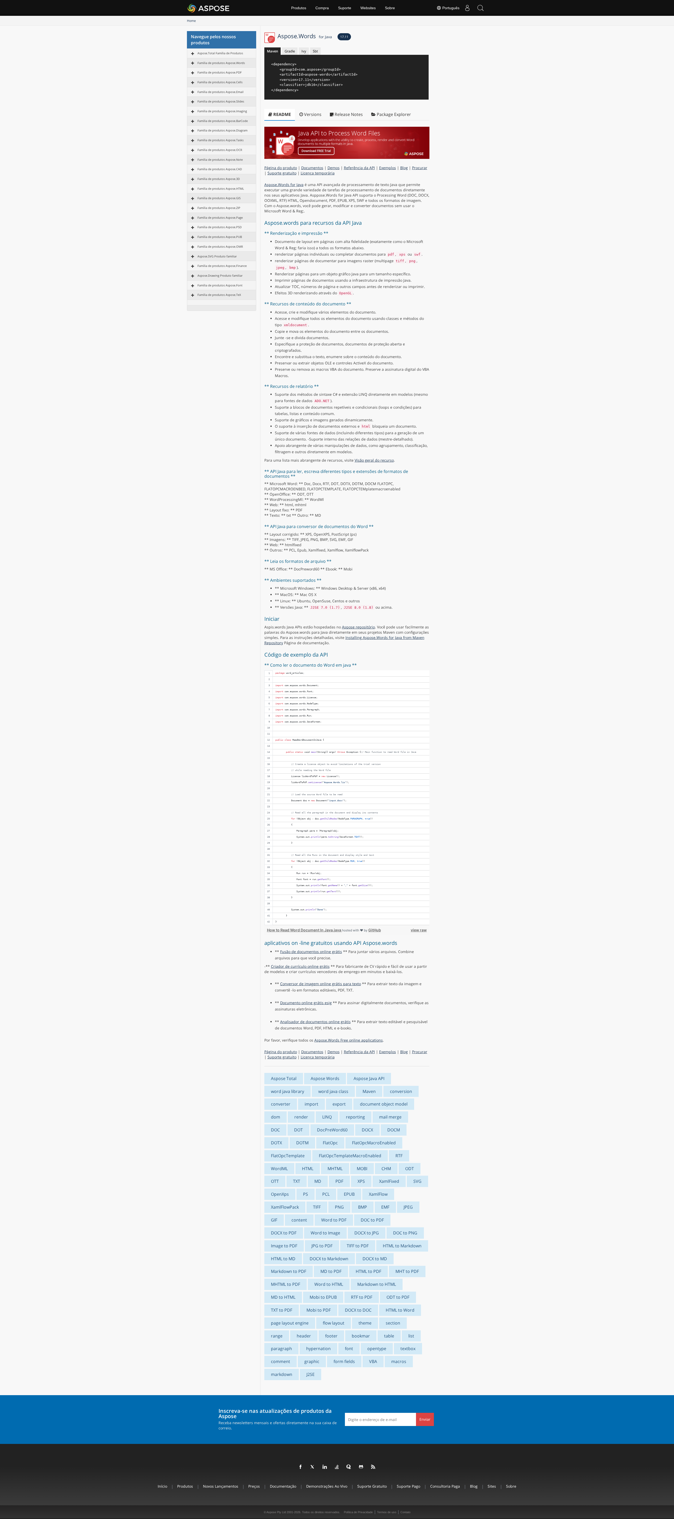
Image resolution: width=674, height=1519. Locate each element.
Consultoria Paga (445, 1486)
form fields (344, 1361)
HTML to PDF (368, 1271)
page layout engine (290, 1323)
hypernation (318, 1348)
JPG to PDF (322, 1246)
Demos (334, 167)
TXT (296, 1181)
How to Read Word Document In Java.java (304, 930)
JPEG (408, 1207)
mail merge (390, 1117)
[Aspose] (208, 7)
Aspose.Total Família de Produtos (220, 53)
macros (398, 1361)
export (339, 1104)
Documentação (283, 1486)
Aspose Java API (369, 1078)
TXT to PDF (281, 1310)
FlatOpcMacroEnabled (374, 1143)
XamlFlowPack (285, 1207)
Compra (322, 8)
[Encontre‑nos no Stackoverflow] (337, 1467)
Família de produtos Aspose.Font (219, 285)
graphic (311, 1361)
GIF (274, 1220)
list (411, 1336)
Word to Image (325, 1233)
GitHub (374, 930)
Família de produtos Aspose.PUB (219, 237)
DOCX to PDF (283, 1233)
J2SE (310, 1374)
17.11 (344, 37)
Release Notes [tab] (348, 114)
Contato (405, 1512)
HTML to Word (400, 1310)
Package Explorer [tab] (393, 114)
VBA (373, 1361)
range (277, 1336)
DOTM (302, 1143)
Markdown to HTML (376, 1284)
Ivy (303, 51)
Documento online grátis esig (306, 1002)
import (311, 1104)
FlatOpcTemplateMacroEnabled (350, 1156)
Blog (404, 167)
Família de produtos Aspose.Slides (220, 101)
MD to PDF (330, 1271)
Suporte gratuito (281, 172)
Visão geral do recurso (374, 460)
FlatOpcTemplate (288, 1156)
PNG (339, 1207)
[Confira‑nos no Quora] (349, 1467)
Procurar (419, 167)
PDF (339, 1181)
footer (331, 1336)
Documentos (312, 167)
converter (280, 1104)
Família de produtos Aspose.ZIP (218, 208)
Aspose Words (325, 1078)
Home (191, 20)
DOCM (393, 1130)
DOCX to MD (375, 1259)
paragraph (281, 1348)
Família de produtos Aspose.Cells (219, 82)
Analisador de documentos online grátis (315, 1021)
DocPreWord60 (332, 1130)
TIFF (317, 1207)
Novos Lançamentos (220, 1486)
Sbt (315, 51)
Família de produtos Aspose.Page (220, 217)
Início (162, 1486)
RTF (399, 1156)
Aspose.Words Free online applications (348, 1040)
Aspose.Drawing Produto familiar (219, 275)
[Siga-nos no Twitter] (312, 1467)
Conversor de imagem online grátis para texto (320, 983)
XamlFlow (378, 1194)
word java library (287, 1091)
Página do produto (280, 167)
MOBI (362, 1168)
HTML (307, 1168)
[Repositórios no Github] (361, 1467)
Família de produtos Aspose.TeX (219, 295)
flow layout (333, 1323)
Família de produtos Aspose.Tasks (220, 140)
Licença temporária (318, 172)
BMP (362, 1207)
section (393, 1323)
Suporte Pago (408, 1486)
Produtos (298, 8)
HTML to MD (283, 1259)
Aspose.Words (304, 36)
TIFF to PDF (358, 1246)
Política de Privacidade (358, 1512)
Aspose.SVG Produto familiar (217, 256)
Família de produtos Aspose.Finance (222, 266)
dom (275, 1117)
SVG (417, 1181)
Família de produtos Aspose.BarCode (222, 121)
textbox (407, 1348)
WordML (279, 1168)
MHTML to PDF (285, 1284)
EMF (385, 1207)
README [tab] (281, 114)
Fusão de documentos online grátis (311, 951)
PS (305, 1194)
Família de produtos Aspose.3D (218, 179)
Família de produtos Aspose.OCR (219, 150)
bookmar (361, 1336)
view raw (419, 930)
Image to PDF (284, 1246)
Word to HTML (328, 1284)
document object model (384, 1104)
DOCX (367, 1130)
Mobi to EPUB (323, 1297)
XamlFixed (389, 1181)
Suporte (344, 8)
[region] (346, 797)
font (349, 1348)
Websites (368, 8)
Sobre (390, 8)
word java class (333, 1091)
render (301, 1117)
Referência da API (359, 167)
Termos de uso (386, 1512)
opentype (376, 1348)
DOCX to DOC (358, 1310)
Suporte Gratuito (372, 1486)
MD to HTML (283, 1297)
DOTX (276, 1143)
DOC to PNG (405, 1233)
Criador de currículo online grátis (300, 966)
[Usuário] (467, 8)
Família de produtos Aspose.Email (220, 92)
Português (450, 8)
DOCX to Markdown (329, 1259)
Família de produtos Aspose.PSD (219, 227)
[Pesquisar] (480, 8)
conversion (401, 1091)
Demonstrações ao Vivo (326, 1486)
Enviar (424, 1419)
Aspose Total (283, 1078)
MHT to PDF (407, 1271)
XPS (361, 1181)
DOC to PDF (372, 1220)
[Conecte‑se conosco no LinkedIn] (324, 1467)
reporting (355, 1117)
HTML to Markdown (402, 1246)
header (304, 1336)
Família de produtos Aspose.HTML (220, 189)
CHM (386, 1168)
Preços (254, 1486)
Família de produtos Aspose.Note (220, 160)
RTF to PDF (361, 1297)
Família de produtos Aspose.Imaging (222, 111)
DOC (275, 1130)
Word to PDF (333, 1220)
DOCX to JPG (366, 1233)
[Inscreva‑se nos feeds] (373, 1467)
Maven (272, 51)
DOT (298, 1130)
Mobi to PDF (318, 1310)
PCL (326, 1194)
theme (365, 1323)
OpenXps (280, 1194)
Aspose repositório (358, 626)
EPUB (349, 1194)
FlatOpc (330, 1143)
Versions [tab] (312, 114)
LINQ (327, 1117)
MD (317, 1181)
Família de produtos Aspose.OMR (220, 246)
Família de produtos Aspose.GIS (219, 198)
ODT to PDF (397, 1297)
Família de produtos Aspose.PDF (219, 72)
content (299, 1220)
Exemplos (387, 167)
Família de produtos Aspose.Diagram (222, 130)
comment (280, 1361)
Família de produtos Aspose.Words (221, 63)
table (389, 1336)
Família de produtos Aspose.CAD (219, 169)
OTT (275, 1181)
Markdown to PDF (288, 1271)
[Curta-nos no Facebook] (300, 1467)
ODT (409, 1168)
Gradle (290, 51)
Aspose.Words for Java (284, 184)
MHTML (335, 1168)
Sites (492, 1486)
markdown (281, 1374)
